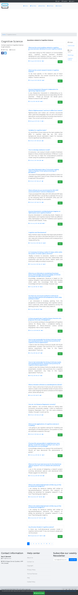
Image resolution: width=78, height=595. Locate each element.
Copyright (30, 565)
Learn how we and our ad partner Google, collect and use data (60, 591)
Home (26, 5)
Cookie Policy (31, 582)
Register (65, 1)
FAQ (28, 578)
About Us (30, 557)
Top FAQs (33, 5)
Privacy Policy (31, 569)
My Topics (59, 5)
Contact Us (30, 561)
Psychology (70, 55)
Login (58, 1)
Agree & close (39, 593)
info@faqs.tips (7, 558)
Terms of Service (32, 574)
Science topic (71, 45)
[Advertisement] (39, 20)
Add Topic (50, 5)
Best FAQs (42, 5)
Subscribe (73, 559)
